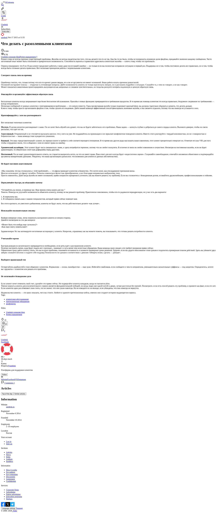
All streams (9, 2)
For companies (12, 474)
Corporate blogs (12, 490)
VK (16, 379)
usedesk (4, 37)
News (8, 455)
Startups (9, 499)
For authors (10, 472)
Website (4, 379)
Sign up (9, 444)
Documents (10, 477)
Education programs (14, 497)
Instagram (22, 379)
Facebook (5, 342)
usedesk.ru (10, 407)
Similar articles (19, 394)
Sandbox (9, 461)
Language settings (8, 508)
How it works (11, 470)
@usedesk (12, 366)
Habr (15, 511)
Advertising (10, 492)
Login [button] (3, 16)
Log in (8, 442)
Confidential (11, 481)
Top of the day (7, 394)
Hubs (8, 457)
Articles (9, 452)
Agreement (10, 479)
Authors (9, 459)
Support (19, 508)
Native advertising (13, 494)
